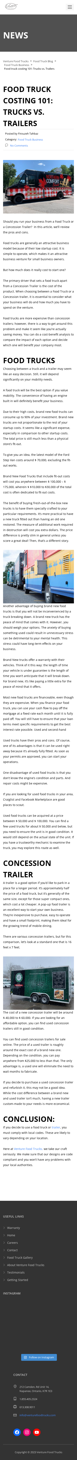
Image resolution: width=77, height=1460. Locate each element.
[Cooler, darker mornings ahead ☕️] (66, 1334)
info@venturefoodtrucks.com (38, 1415)
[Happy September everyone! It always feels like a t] (29, 1312)
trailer (56, 1127)
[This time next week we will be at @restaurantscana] (66, 1312)
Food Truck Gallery (20, 1257)
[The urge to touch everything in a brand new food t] (48, 1334)
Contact (12, 1250)
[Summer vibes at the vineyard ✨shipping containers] (48, 1312)
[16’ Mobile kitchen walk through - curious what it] (29, 1323)
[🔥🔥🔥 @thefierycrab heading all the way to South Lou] (29, 1334)
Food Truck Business (30, 139)
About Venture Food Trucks (25, 1265)
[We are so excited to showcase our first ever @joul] (11, 1323)
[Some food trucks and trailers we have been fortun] (11, 1334)
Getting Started (17, 1280)
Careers (12, 1243)
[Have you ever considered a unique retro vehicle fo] (48, 1345)
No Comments (19, 145)
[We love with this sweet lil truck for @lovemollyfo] (29, 1345)
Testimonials (16, 1272)
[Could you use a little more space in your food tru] (48, 1323)
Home (11, 1235)
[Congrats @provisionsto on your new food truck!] (66, 1345)
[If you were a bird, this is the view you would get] (11, 1345)
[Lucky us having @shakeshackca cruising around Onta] (11, 1312)
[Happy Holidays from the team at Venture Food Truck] (66, 1323)
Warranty (13, 1228)
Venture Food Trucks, (28, 1149)
